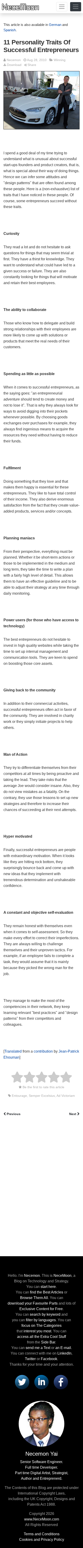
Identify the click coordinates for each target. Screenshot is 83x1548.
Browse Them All (34, 1298)
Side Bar (48, 1342)
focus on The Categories (41, 1325)
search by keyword (45, 1314)
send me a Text (38, 1348)
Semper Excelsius (42, 1095)
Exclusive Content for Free (41, 1309)
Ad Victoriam (65, 1095)
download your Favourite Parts (33, 1303)
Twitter (30, 1359)
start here (48, 1287)
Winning (59, 60)
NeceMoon (62, 1276)
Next (72, 1114)
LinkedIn (64, 1353)
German (55, 25)
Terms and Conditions (41, 1534)
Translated (13, 1051)
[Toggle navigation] (61, 6)
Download (14, 65)
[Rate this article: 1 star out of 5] (17, 1077)
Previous (14, 1114)
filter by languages (41, 1320)
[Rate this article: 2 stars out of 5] (23, 1077)
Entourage (19, 1095)
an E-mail (63, 1348)
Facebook (49, 1359)
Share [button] (31, 65)
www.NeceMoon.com (41, 1519)
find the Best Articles (46, 1292)
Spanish (9, 30)
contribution (43, 1051)
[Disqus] (41, 1185)
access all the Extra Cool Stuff (41, 1337)
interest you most (37, 1331)
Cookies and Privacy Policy (41, 1540)
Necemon (14, 60)
